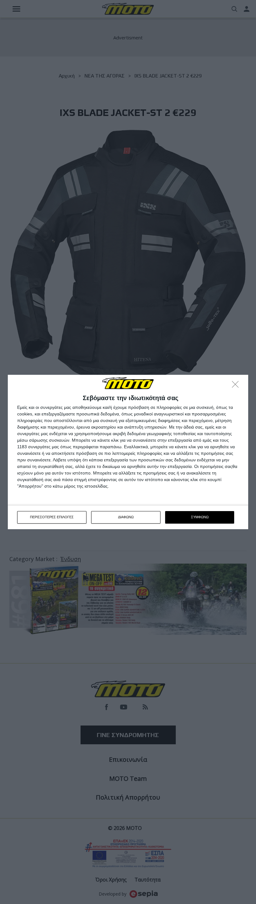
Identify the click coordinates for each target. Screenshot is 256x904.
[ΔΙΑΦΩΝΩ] (237, 386)
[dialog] (128, 452)
